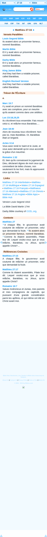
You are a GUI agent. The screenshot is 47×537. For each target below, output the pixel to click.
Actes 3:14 (8, 143)
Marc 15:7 (8, 103)
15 (3, 224)
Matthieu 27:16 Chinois (31, 191)
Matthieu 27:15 (10, 256)
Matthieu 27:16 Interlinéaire (16, 182)
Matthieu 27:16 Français (16, 188)
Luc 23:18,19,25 (11, 117)
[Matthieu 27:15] (3, 248)
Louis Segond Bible (13, 38)
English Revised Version (16, 81)
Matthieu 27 (9, 222)
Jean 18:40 (8, 129)
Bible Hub (7, 197)
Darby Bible (9, 60)
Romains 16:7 (10, 286)
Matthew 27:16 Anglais (14, 194)
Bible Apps (32, 194)
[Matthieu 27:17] (44, 248)
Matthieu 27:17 (10, 269)
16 (27, 230)
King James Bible (12, 70)
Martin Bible (9, 49)
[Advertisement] (23, 324)
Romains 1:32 (10, 157)
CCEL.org (31, 211)
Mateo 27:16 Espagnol (33, 185)
